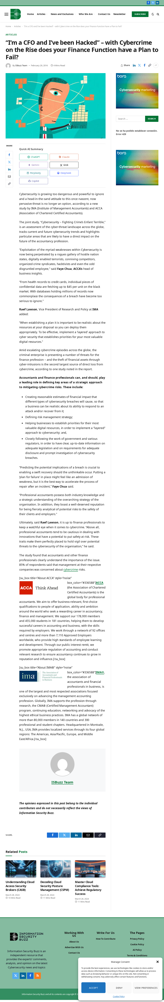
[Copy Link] (149, 65)
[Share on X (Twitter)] (139, 65)
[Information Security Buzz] (15, 14)
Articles (41, 14)
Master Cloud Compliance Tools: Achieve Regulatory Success (88, 888)
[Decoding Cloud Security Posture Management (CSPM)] (55, 868)
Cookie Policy (119, 996)
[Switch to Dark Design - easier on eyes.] (153, 14)
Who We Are (86, 14)
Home (30, 14)
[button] (157, 961)
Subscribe (140, 14)
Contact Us (104, 14)
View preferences (146, 987)
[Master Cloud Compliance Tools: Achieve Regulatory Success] (90, 868)
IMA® (100, 672)
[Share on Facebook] (144, 65)
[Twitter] (9, 162)
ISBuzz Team (21, 65)
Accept (93, 987)
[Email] (9, 176)
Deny (119, 987)
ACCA (99, 583)
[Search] (157, 14)
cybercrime (70, 569)
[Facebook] (9, 154)
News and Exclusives (62, 14)
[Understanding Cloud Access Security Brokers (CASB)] (21, 868)
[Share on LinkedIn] (134, 65)
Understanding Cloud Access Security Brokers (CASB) (20, 886)
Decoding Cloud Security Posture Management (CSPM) (54, 886)
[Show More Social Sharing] (155, 65)
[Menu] (6, 14)
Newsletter (119, 14)
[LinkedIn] (9, 169)
